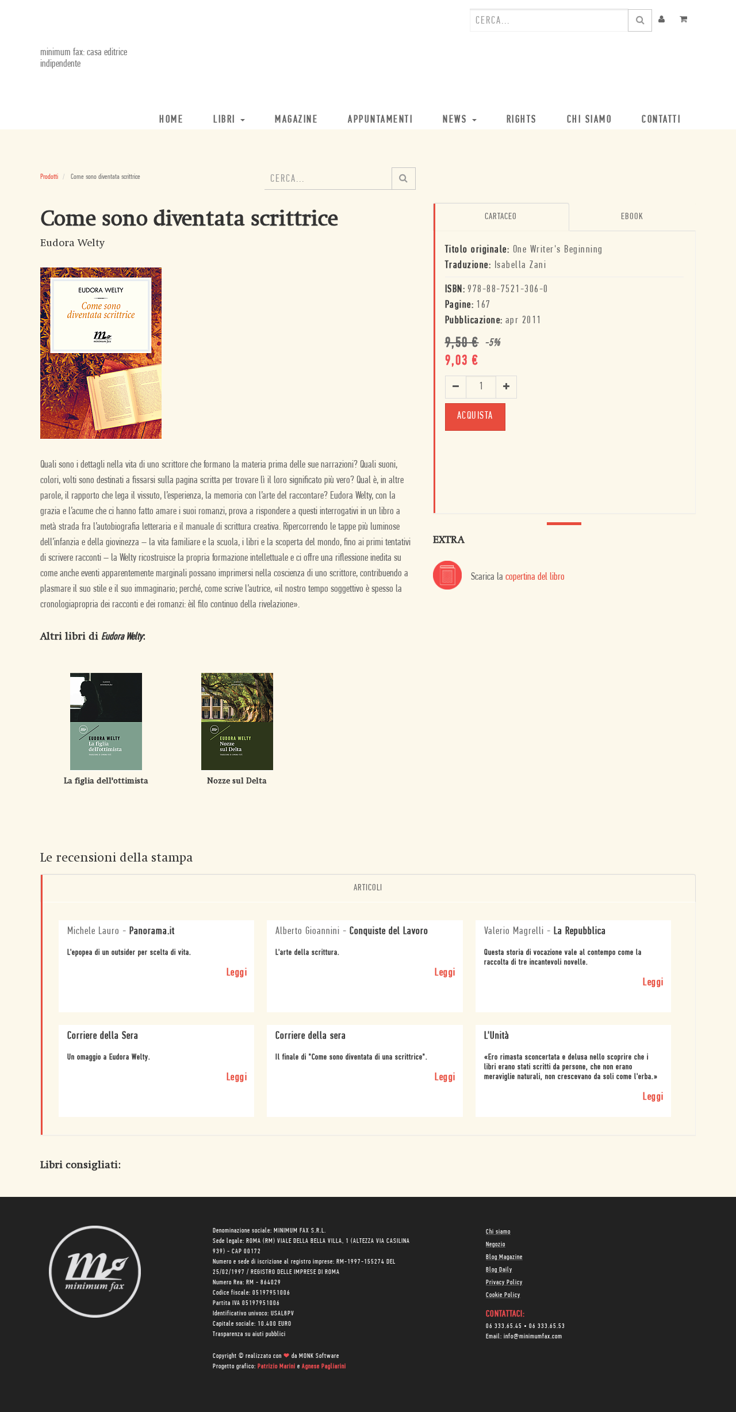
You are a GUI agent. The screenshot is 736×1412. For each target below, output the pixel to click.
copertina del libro (535, 577)
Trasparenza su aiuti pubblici (249, 1334)
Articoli (368, 888)
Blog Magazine (504, 1257)
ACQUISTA (475, 416)
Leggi (237, 973)
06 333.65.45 (504, 1326)
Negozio (495, 1244)
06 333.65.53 (547, 1326)
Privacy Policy (504, 1282)
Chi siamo (498, 1232)
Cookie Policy (503, 1295)
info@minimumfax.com (533, 1336)
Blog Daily (499, 1269)
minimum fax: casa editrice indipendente (83, 59)
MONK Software (319, 1356)
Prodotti (49, 177)
